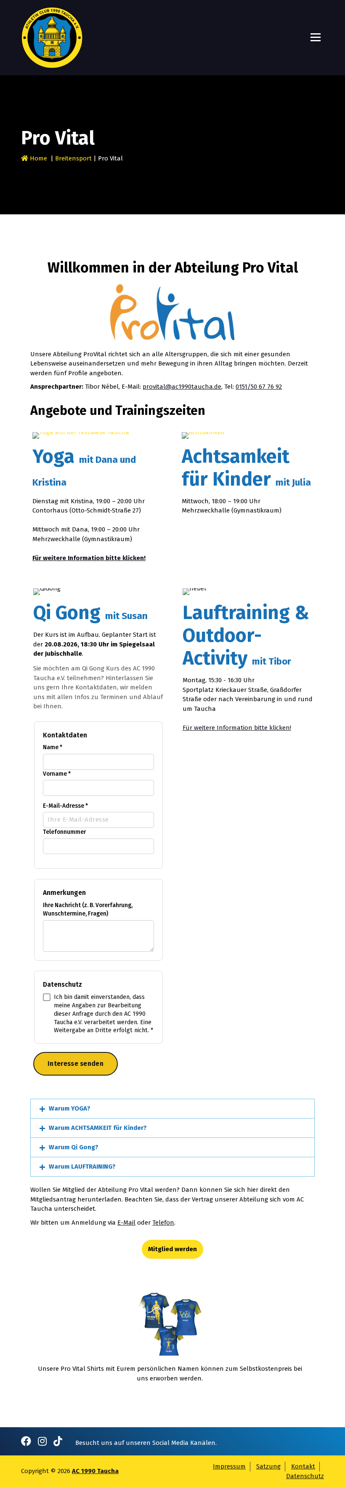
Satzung (268, 1466)
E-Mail (126, 1222)
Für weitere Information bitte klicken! (237, 727)
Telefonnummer (64, 832)
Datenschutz (305, 1476)
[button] (172, 1108)
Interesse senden (76, 1064)
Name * (52, 747)
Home (37, 158)
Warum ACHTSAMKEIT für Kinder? (98, 1128)
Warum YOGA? (69, 1108)
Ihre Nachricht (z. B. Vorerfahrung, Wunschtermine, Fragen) (88, 910)
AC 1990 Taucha (95, 1471)
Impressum (229, 1466)
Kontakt (303, 1466)
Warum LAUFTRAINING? (82, 1166)
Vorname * (57, 773)
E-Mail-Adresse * (65, 805)
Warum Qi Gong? (73, 1147)
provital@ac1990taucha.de (182, 386)
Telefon (163, 1222)
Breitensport (73, 158)
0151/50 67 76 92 (259, 386)
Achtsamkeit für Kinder (246, 468)
